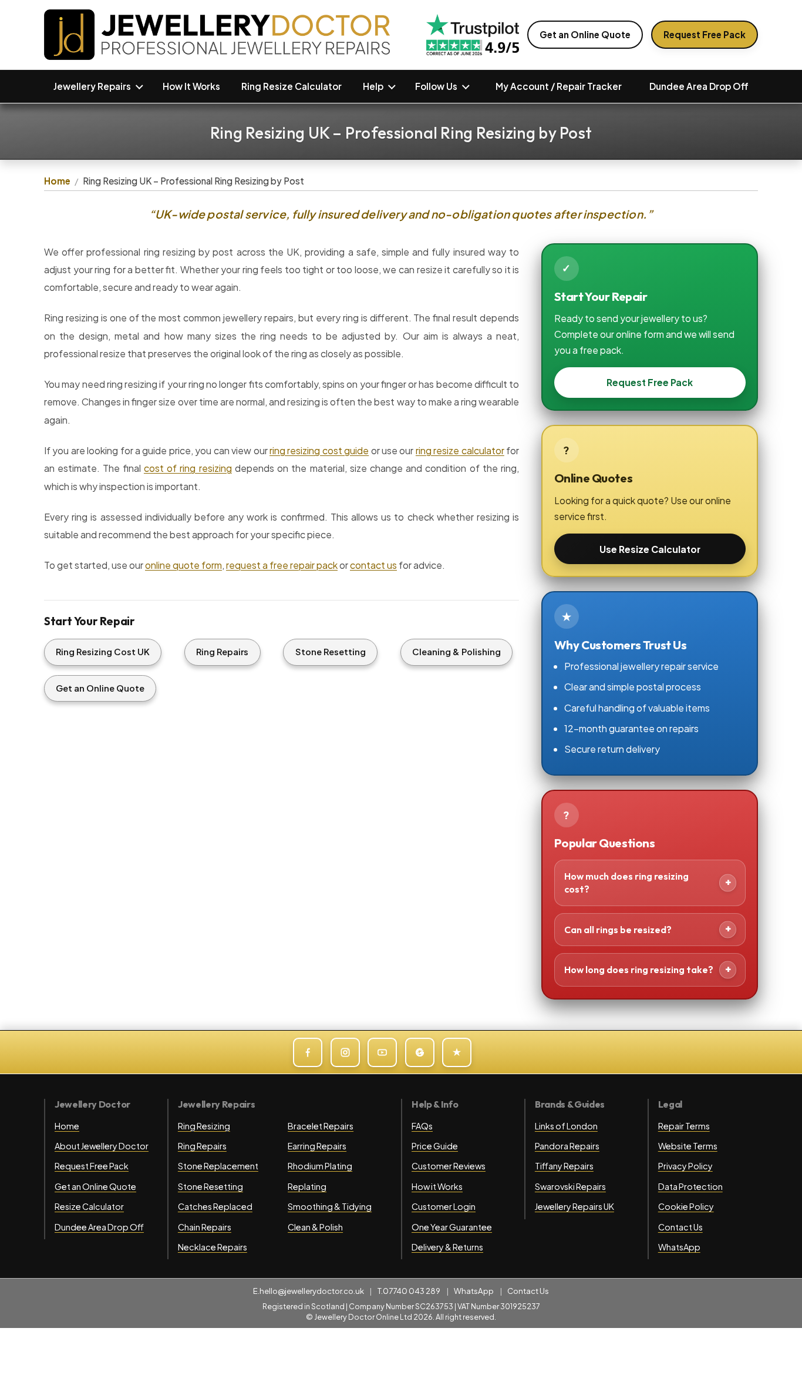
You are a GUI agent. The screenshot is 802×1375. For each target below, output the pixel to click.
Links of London (566, 1126)
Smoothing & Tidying (330, 1206)
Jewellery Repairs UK (574, 1206)
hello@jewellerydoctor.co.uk (312, 1291)
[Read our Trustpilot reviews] (472, 34)
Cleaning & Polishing (456, 651)
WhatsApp (679, 1247)
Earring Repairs (317, 1146)
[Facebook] (307, 1052)
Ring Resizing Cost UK (103, 651)
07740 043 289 (411, 1291)
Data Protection (690, 1186)
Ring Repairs (222, 651)
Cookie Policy (686, 1206)
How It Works (191, 86)
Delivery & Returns (447, 1247)
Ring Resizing (204, 1126)
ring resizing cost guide (319, 450)
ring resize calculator (460, 450)
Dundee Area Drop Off (699, 86)
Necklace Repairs (212, 1247)
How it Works (437, 1186)
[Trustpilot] (456, 1052)
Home (57, 180)
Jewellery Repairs (92, 86)
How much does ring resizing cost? (626, 882)
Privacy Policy (685, 1166)
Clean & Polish (315, 1227)
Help (373, 86)
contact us (373, 565)
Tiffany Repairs (564, 1166)
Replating (307, 1186)
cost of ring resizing (188, 468)
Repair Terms (684, 1126)
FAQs (422, 1126)
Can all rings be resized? (618, 929)
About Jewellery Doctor (102, 1146)
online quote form (183, 565)
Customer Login (444, 1206)
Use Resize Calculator (649, 549)
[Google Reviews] (419, 1052)
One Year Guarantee (452, 1227)
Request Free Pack (704, 34)
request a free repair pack (282, 565)
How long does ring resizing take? (638, 969)
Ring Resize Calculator (291, 86)
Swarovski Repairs (570, 1186)
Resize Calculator (89, 1206)
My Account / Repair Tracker (559, 86)
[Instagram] (345, 1052)
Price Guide (435, 1146)
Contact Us (680, 1227)
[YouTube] (382, 1052)
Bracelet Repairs (320, 1126)
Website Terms (687, 1146)
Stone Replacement (218, 1166)
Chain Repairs (204, 1227)
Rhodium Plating (320, 1166)
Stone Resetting (330, 651)
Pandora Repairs (567, 1146)
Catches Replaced (215, 1206)
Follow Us (436, 86)
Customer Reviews (449, 1166)
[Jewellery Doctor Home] (217, 34)
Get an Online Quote (585, 34)
